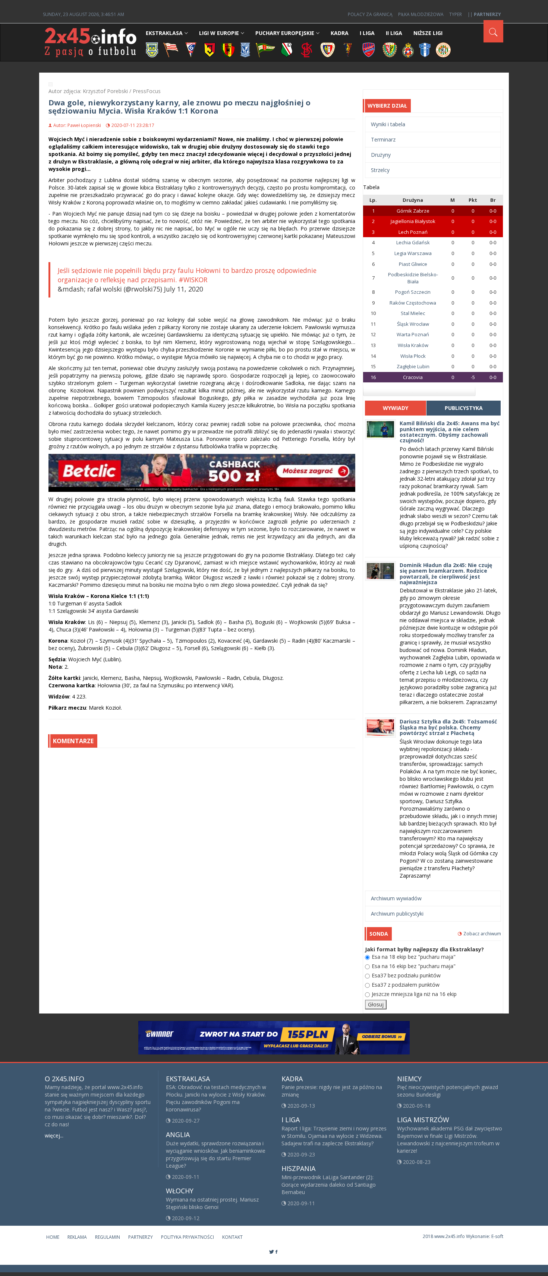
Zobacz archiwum (482, 933)
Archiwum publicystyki (397, 913)
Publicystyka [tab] (464, 407)
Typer (455, 14)
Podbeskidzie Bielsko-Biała (413, 278)
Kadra (340, 32)
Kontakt (232, 1237)
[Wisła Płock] (424, 49)
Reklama (77, 1237)
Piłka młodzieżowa (421, 14)
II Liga (394, 32)
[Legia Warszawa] (286, 49)
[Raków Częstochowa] (369, 49)
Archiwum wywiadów (396, 898)
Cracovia (413, 377)
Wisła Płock (413, 356)
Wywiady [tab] (395, 407)
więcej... (54, 1135)
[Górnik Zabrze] (191, 49)
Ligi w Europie (219, 32)
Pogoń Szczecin (413, 292)
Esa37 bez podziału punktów (406, 975)
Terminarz (383, 139)
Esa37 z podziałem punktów (406, 984)
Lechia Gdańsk (413, 242)
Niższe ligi (428, 32)
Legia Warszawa (413, 253)
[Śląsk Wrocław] (390, 49)
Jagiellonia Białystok (413, 221)
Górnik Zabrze (413, 210)
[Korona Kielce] (228, 49)
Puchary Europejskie (284, 32)
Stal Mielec (413, 313)
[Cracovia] (170, 49)
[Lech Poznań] (245, 49)
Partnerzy (140, 1237)
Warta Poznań (413, 334)
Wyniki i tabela (388, 124)
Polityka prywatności (187, 1237)
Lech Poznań (413, 232)
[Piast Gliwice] (327, 49)
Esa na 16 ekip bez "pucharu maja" (414, 966)
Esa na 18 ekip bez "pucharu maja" (414, 956)
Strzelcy (380, 170)
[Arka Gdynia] (152, 49)
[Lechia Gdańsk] (265, 49)
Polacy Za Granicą (370, 14)
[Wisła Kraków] (408, 49)
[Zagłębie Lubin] (443, 49)
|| (484, 14)
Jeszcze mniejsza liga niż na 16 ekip (414, 993)
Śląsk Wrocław (413, 324)
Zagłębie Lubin (413, 366)
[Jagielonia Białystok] (210, 49)
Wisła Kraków (413, 345)
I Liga (367, 32)
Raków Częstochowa (413, 302)
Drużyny (381, 154)
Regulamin (107, 1237)
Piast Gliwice (413, 264)
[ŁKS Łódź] (306, 49)
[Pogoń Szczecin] (347, 49)
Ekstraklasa (164, 32)
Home (52, 1237)
